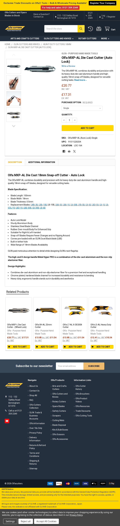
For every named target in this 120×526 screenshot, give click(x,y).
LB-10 (102, 205)
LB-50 (88, 205)
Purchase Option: (77, 102)
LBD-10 (19, 208)
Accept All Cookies (46, 521)
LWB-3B (34, 205)
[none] (39, 69)
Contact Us (34, 391)
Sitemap (33, 468)
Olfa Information (37, 423)
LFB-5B (81, 205)
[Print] (69, 151)
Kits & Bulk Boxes (60, 430)
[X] (74, 151)
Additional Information (41, 162)
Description (15, 162)
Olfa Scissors (58, 434)
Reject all (26, 521)
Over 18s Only (35, 428)
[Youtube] (7, 421)
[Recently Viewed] (91, 29)
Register (111, 17)
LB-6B (43, 208)
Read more (79, 80)
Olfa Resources (83, 406)
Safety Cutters (59, 411)
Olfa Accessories (60, 439)
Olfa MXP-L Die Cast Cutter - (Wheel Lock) (16, 325)
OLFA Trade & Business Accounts (35, 415)
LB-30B (35, 208)
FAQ (31, 400)
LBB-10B (43, 205)
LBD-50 (95, 205)
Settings (10, 521)
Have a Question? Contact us (42, 15)
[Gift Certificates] (99, 29)
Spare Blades (58, 406)
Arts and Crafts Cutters (25, 38)
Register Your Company (102, 3)
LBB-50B (27, 208)
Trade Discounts (83, 411)
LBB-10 (66, 205)
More (104, 38)
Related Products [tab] (17, 292)
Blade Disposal (59, 425)
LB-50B (74, 205)
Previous (13, 54)
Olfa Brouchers (82, 394)
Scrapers (56, 415)
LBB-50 (58, 205)
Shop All (33, 395)
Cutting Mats (58, 420)
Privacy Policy (35, 433)
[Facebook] (64, 151)
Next (13, 126)
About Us (33, 386)
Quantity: (67, 114)
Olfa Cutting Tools (84, 415)
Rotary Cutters (87, 38)
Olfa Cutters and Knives (57, 38)
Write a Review (68, 66)
